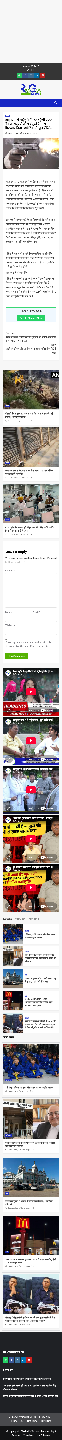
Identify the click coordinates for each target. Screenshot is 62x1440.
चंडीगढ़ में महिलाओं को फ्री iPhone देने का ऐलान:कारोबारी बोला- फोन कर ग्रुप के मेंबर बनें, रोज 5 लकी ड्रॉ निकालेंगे (40, 1024)
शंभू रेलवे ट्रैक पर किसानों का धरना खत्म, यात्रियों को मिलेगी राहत (31, 348)
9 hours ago (25, 1091)
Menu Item (44, 1416)
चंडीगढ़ (27, 1018)
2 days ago (24, 421)
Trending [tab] (33, 918)
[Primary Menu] (6, 102)
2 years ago (27, 133)
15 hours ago (25, 1266)
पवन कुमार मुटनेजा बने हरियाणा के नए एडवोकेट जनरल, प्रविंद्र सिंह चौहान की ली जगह (40, 958)
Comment (11, 570)
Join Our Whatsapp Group (22, 1416)
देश (26, 975)
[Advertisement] (31, 31)
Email (36, 612)
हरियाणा (27, 931)
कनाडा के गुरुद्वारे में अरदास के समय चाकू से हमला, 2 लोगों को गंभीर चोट (30, 1395)
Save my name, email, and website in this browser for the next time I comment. (28, 644)
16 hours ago (25, 1324)
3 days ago (24, 535)
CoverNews (29, 1435)
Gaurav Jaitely (13, 421)
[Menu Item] (25, 75)
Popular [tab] (19, 918)
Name (9, 612)
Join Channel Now (32, 318)
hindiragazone (13, 133)
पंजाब (7, 116)
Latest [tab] (7, 918)
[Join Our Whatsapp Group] (19, 75)
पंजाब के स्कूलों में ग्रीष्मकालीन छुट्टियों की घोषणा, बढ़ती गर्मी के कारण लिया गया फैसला (31, 336)
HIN (33, 69)
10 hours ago (25, 1150)
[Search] (55, 102)
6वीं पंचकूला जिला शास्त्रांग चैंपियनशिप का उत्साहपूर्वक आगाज (29, 1087)
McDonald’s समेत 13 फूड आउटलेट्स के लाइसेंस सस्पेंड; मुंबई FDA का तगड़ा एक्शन (38, 1002)
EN (28, 69)
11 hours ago (25, 1208)
